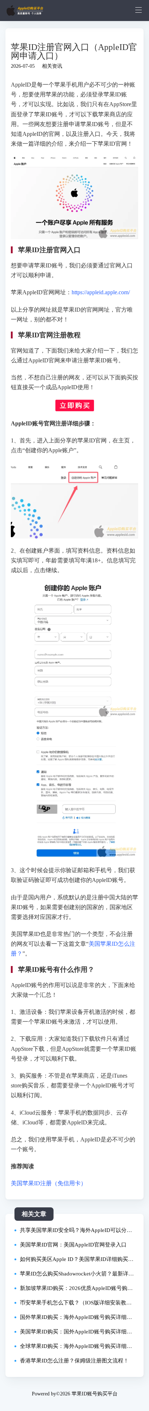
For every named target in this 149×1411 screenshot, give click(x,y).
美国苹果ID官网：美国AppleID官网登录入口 (73, 1245)
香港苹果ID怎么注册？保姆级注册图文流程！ (74, 1361)
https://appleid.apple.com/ (101, 292)
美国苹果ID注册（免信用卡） (48, 1183)
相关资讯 (52, 66)
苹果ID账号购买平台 (95, 1394)
